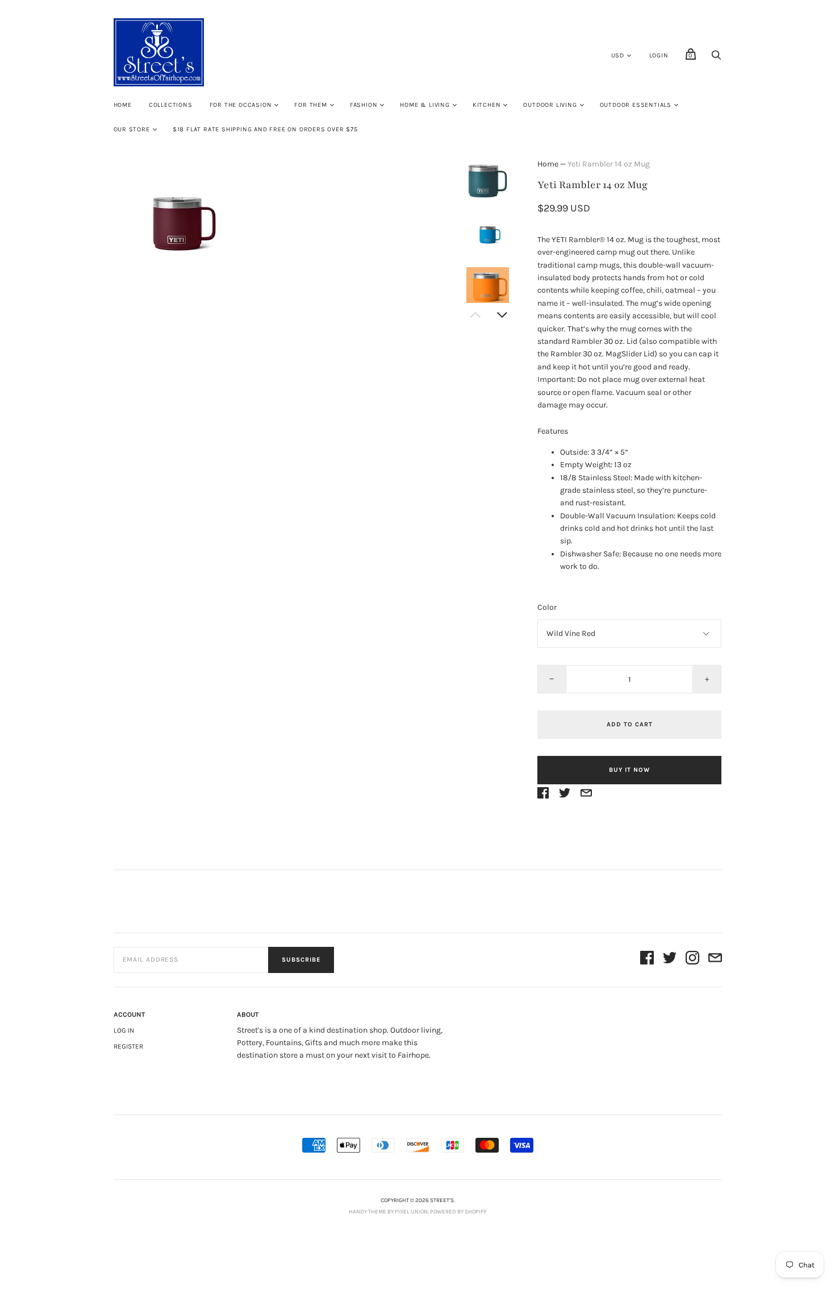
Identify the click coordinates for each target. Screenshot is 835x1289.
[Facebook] (647, 959)
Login (659, 55)
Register (128, 1046)
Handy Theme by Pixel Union (388, 1211)
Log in (124, 1030)
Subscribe (301, 959)
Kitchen (487, 105)
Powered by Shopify (458, 1211)
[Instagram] (692, 959)
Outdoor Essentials (635, 105)
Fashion (364, 105)
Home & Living (424, 105)
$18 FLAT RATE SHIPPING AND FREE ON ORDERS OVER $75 (265, 129)
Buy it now (629, 770)
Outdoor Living (550, 105)
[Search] (716, 58)
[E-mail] (715, 959)
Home (123, 105)
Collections (171, 105)
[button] (487, 181)
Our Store (132, 129)
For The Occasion (241, 105)
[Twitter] (670, 959)
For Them (310, 105)
